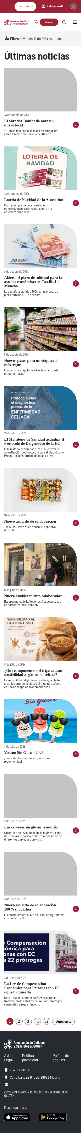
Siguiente (63, 1021)
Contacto (49, 22)
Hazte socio (25, 6)
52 (46, 1021)
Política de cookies (61, 1058)
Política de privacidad (30, 1058)
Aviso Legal (8, 1058)
